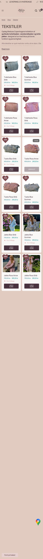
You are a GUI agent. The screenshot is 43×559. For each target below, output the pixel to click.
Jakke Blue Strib (10, 235)
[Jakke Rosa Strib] (31, 263)
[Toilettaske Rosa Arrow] (11, 106)
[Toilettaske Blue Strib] (11, 65)
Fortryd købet (9, 555)
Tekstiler (15, 20)
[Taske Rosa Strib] (11, 185)
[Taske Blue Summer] (31, 185)
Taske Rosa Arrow (31, 159)
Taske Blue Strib (10, 159)
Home (3, 20)
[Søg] (36, 10)
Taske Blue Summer (28, 198)
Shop (9, 20)
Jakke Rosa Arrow (11, 275)
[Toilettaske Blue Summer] (31, 65)
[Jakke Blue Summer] (31, 222)
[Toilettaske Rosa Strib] (31, 106)
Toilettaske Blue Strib (10, 78)
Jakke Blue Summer (28, 236)
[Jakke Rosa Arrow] (11, 263)
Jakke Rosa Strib (30, 275)
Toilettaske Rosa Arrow (10, 119)
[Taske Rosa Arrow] (31, 146)
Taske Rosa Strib (10, 197)
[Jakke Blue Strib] (11, 222)
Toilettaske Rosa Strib (30, 119)
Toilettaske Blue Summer (30, 78)
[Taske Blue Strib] (11, 146)
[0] (39, 10)
